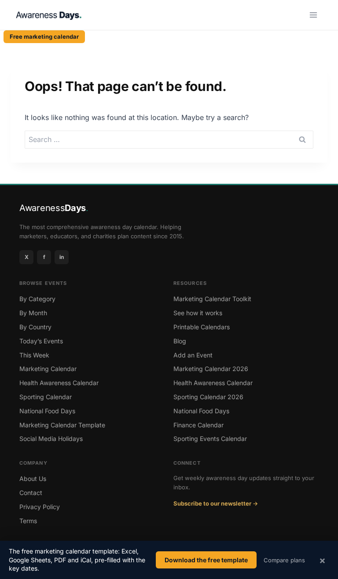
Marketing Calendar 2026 (210, 368)
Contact (30, 492)
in (61, 257)
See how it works (197, 313)
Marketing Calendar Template (62, 425)
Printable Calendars (201, 327)
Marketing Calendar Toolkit (212, 298)
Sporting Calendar (45, 397)
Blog (179, 341)
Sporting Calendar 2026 (208, 397)
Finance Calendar (198, 425)
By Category (37, 298)
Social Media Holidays (51, 438)
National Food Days (47, 411)
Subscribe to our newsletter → (215, 503)
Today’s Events (41, 341)
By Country (35, 327)
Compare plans (284, 560)
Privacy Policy (39, 506)
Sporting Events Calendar (210, 438)
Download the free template (206, 560)
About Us (32, 478)
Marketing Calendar (48, 368)
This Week (34, 355)
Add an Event (193, 355)
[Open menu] (314, 15)
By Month (33, 313)
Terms (28, 520)
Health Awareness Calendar (59, 382)
